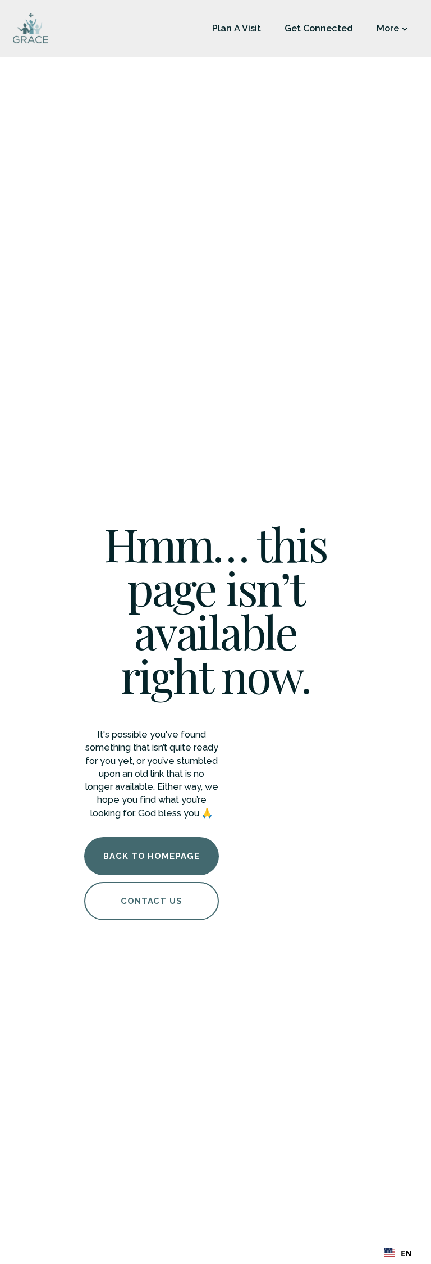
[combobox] (397, 1253)
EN (406, 1253)
